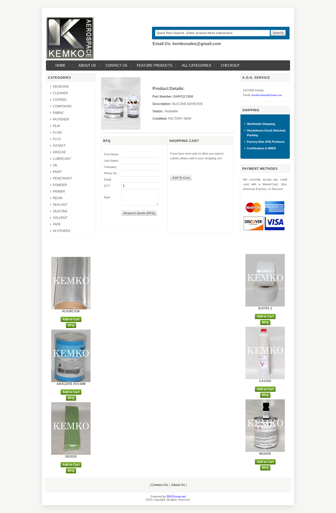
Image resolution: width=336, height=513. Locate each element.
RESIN (57, 198)
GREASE (59, 152)
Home (60, 65)
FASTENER (61, 119)
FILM (56, 126)
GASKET (59, 145)
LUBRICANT (62, 159)
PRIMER (59, 191)
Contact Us (116, 65)
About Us (87, 65)
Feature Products (154, 65)
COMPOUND (62, 106)
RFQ (71, 325)
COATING (60, 100)
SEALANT (60, 205)
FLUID (57, 132)
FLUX (57, 139)
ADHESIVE (61, 86)
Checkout (230, 65)
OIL (55, 165)
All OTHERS (61, 231)
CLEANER (60, 93)
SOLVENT (60, 218)
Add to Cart (71, 319)
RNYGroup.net (176, 496)
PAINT (57, 172)
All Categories (196, 65)
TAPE (57, 224)
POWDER (60, 185)
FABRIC (58, 113)
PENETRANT (62, 178)
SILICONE (60, 211)
